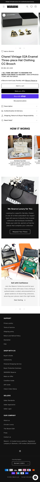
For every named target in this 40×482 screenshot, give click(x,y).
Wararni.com (15, 477)
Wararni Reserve (31, 80)
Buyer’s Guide (8, 355)
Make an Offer (8, 376)
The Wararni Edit (9, 428)
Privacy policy (8, 323)
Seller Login (7, 409)
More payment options (20, 100)
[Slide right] (24, 48)
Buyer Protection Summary (12, 368)
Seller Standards (9, 400)
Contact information (27, 477)
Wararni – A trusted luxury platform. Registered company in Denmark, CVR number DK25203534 (20, 442)
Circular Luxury (9, 424)
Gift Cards (7, 384)
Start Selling (18, 300)
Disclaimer (7, 340)
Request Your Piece (20, 231)
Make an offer (20, 91)
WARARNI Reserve (10, 372)
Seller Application (9, 404)
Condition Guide (9, 380)
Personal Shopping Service (12, 364)
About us (7, 420)
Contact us (7, 437)
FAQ (5, 344)
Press (5, 433)
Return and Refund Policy (12, 336)
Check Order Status (10, 389)
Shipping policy (9, 331)
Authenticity (8, 360)
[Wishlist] (31, 7)
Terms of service (9, 327)
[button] (4, 7)
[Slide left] (16, 48)
